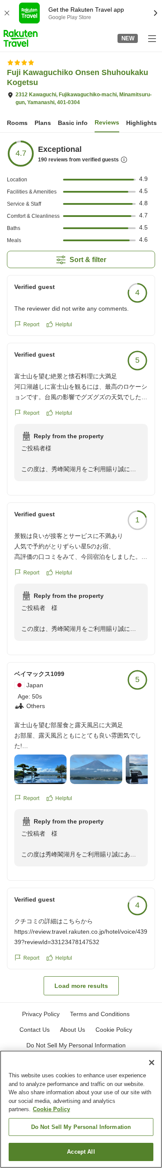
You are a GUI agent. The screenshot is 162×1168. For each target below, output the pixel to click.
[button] (20, 38)
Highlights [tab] (141, 122)
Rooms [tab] (17, 122)
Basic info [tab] (73, 122)
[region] (81, 1109)
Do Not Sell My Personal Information (81, 1127)
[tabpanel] (81, 567)
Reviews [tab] (107, 122)
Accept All (81, 1151)
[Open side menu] (152, 38)
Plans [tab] (43, 122)
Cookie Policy (51, 1109)
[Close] (151, 1062)
